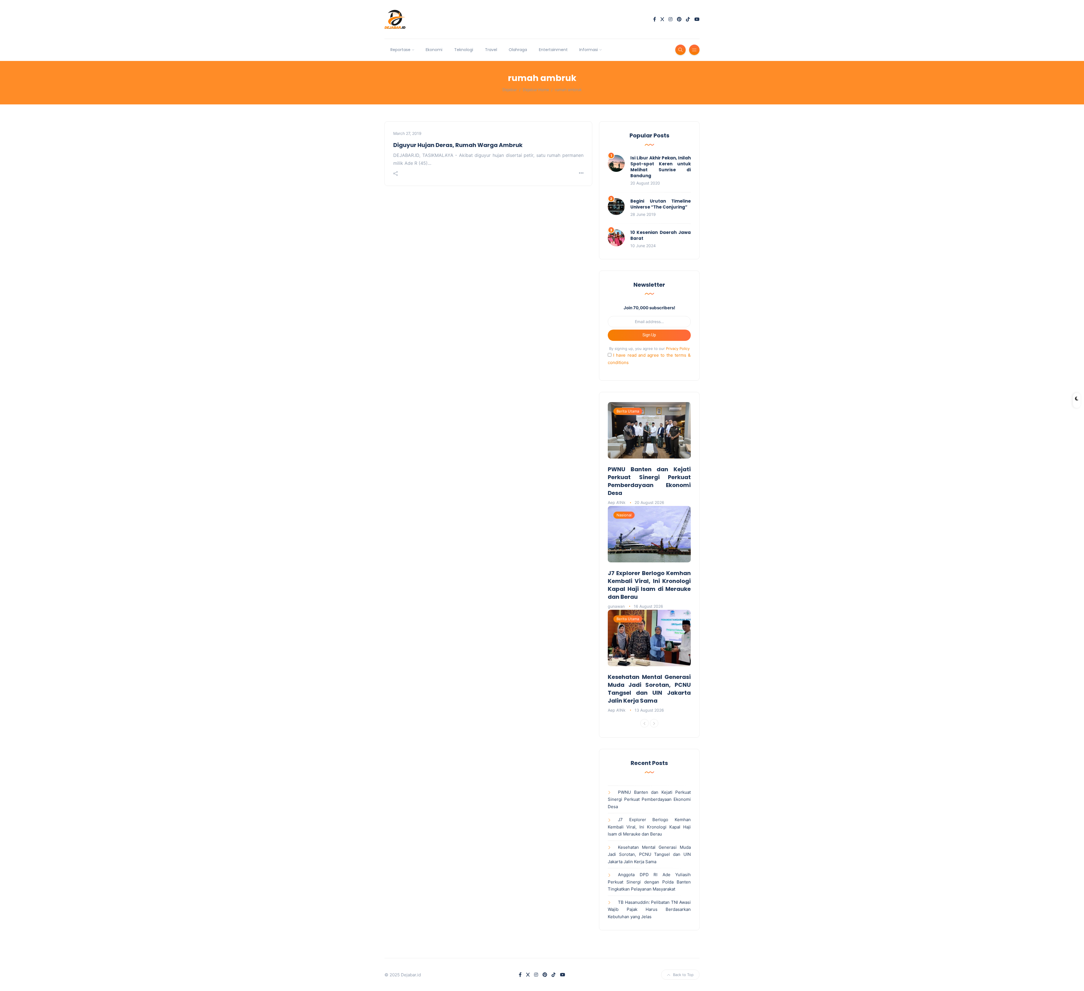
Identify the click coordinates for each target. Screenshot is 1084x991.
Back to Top (683, 974)
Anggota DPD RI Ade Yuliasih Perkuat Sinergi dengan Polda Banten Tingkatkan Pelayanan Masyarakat (649, 882)
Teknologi (463, 49)
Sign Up (649, 335)
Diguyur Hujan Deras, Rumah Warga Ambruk (458, 145)
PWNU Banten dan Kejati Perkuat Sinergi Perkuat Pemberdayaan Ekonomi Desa (649, 481)
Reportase (400, 49)
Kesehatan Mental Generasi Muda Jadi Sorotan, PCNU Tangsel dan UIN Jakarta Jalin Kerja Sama (649, 689)
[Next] (654, 723)
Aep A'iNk (617, 502)
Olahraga (518, 49)
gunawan (616, 606)
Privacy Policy (678, 348)
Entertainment (553, 49)
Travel (491, 49)
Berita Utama (628, 411)
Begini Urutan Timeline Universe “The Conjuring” (660, 204)
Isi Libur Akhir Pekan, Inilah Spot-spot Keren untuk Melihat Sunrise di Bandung (660, 167)
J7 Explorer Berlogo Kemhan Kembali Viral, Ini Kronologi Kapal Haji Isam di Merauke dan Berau (649, 585)
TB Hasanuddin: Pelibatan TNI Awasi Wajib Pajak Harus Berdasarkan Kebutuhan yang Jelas (649, 909)
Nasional (624, 515)
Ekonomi (434, 49)
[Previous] (644, 723)
